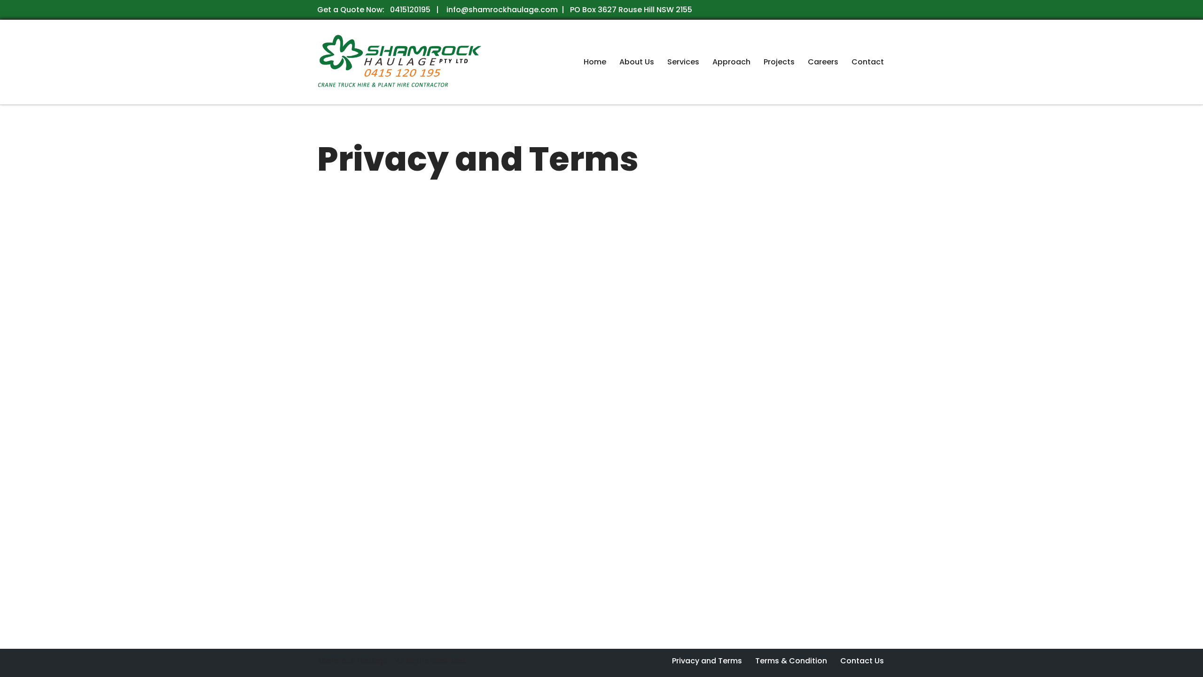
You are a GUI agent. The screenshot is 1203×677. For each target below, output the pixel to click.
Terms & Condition (791, 660)
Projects (779, 61)
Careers (823, 61)
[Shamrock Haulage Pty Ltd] (399, 62)
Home (595, 61)
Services (683, 61)
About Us (636, 61)
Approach (731, 61)
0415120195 (409, 9)
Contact (867, 61)
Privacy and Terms (707, 660)
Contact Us (862, 660)
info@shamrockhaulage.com (501, 9)
